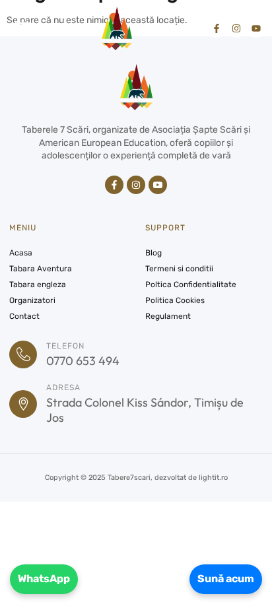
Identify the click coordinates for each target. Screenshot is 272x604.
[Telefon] (23, 354)
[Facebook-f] (216, 28)
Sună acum (225, 578)
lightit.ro (213, 477)
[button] (23, 28)
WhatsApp (44, 578)
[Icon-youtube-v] (158, 185)
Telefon (65, 346)
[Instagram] (236, 28)
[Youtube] (256, 28)
